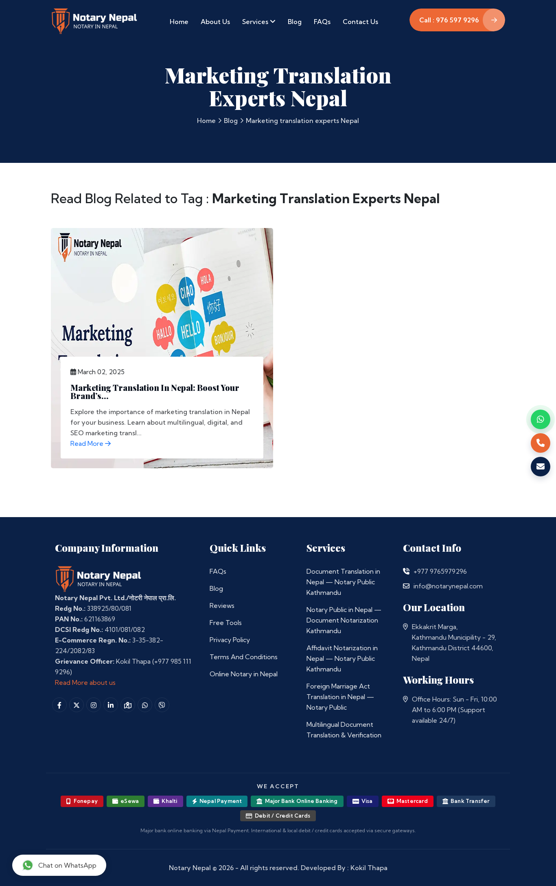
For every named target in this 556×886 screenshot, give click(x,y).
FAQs (322, 22)
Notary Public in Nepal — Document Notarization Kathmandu (343, 620)
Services (256, 22)
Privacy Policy (230, 640)
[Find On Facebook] (59, 704)
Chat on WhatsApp (67, 865)
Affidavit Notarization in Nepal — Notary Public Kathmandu (342, 658)
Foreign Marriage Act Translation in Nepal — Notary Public (340, 696)
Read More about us (85, 682)
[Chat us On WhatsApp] (145, 704)
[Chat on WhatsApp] (540, 419)
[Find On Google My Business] (127, 704)
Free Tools (226, 622)
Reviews (222, 605)
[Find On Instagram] (93, 704)
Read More (87, 443)
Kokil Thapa (368, 868)
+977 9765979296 (440, 571)
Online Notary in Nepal (244, 674)
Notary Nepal (190, 868)
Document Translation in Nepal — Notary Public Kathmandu (343, 582)
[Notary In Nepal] (98, 579)
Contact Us (360, 22)
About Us (215, 22)
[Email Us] (406, 586)
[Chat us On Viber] (162, 704)
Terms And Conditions (244, 657)
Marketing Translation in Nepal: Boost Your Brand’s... (154, 391)
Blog (295, 22)
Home (179, 22)
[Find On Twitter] (76, 704)
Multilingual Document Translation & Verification (343, 729)
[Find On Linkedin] (110, 704)
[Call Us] (406, 571)
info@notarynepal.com (448, 586)
